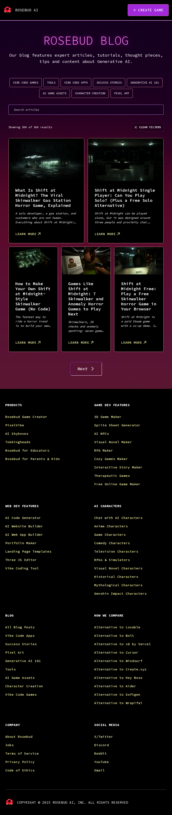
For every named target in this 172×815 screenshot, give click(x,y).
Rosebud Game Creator (26, 417)
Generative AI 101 (23, 661)
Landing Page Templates (28, 551)
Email (99, 770)
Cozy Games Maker (111, 459)
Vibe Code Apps (20, 635)
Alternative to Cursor (116, 652)
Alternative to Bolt (114, 635)
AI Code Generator (23, 518)
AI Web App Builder (24, 534)
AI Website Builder (24, 526)
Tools (10, 669)
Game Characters (110, 534)
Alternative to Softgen (117, 694)
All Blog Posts (20, 627)
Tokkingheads (17, 442)
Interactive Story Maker (118, 467)
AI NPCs (101, 433)
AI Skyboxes (16, 433)
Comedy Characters (112, 543)
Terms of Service (22, 753)
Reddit (100, 753)
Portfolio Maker (21, 543)
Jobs (9, 745)
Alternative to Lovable (117, 627)
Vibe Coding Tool (22, 568)
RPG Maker (103, 450)
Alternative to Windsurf (118, 661)
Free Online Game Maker (117, 484)
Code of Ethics (20, 770)
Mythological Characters (118, 585)
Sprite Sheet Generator (117, 425)
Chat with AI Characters (118, 518)
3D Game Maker (107, 417)
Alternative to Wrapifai (118, 703)
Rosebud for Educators (27, 450)
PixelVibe (14, 425)
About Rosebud (19, 736)
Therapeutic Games (112, 475)
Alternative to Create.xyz (120, 669)
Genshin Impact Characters (120, 593)
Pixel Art (14, 652)
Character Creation (24, 686)
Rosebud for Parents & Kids (32, 459)
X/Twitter (103, 736)
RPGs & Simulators (112, 560)
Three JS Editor (21, 560)
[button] (41, 408)
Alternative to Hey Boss (118, 677)
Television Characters (116, 551)
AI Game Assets (20, 677)
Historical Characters (116, 576)
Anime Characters (111, 526)
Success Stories (21, 644)
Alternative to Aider (115, 686)
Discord (101, 745)
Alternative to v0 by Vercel (122, 644)
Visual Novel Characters (118, 568)
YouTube (101, 762)
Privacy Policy (20, 762)
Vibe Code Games (21, 694)
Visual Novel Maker (113, 442)
